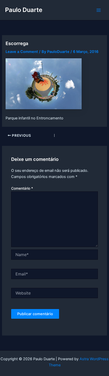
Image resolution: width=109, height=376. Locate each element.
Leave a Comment (22, 51)
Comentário (22, 188)
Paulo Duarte (23, 9)
